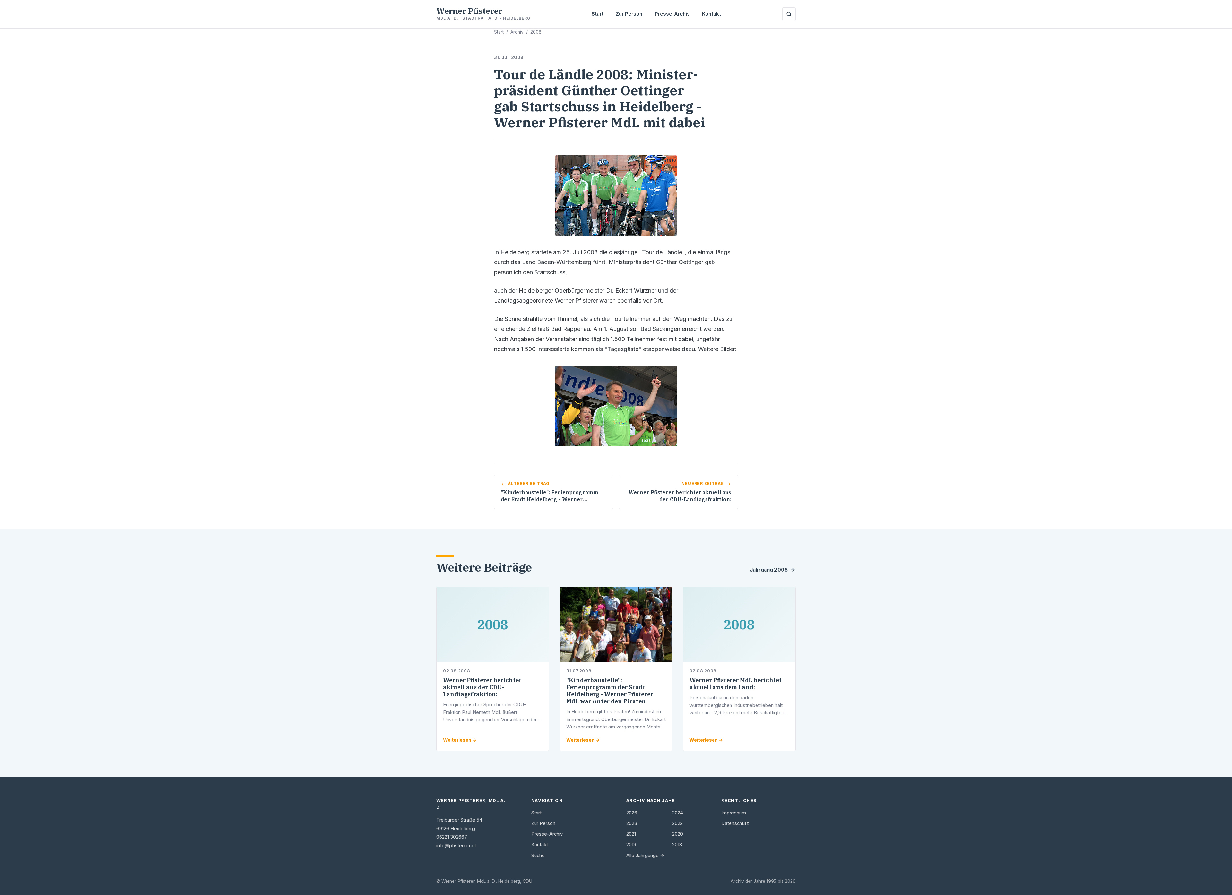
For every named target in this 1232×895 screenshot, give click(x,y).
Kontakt (711, 14)
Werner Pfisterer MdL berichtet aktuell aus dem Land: (735, 683)
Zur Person (629, 14)
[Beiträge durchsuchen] (789, 14)
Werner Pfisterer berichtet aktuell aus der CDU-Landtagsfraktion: (482, 687)
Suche (538, 855)
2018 (677, 845)
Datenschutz (735, 823)
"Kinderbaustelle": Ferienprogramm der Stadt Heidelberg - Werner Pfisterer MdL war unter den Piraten (609, 690)
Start (597, 14)
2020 (677, 834)
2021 (631, 834)
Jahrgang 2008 (769, 570)
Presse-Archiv (672, 14)
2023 (631, 823)
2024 (677, 813)
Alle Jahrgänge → (645, 855)
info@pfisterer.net (456, 845)
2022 (677, 823)
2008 (536, 32)
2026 (631, 813)
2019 (631, 845)
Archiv (517, 32)
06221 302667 (451, 837)
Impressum (733, 813)
